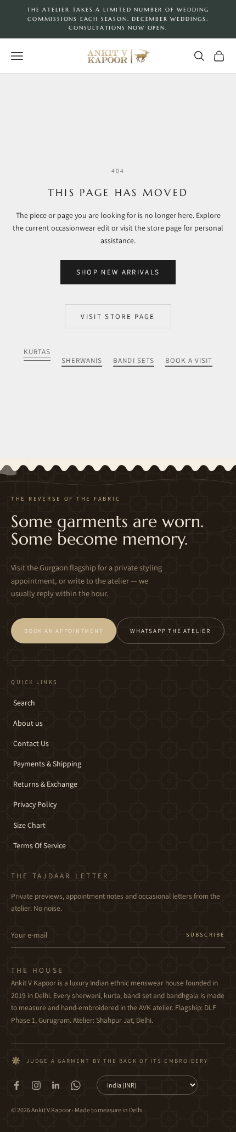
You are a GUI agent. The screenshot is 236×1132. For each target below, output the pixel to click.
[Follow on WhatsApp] (75, 1085)
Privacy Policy (35, 804)
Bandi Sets (133, 360)
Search (24, 703)
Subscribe (205, 934)
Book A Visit (189, 360)
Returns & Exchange (45, 784)
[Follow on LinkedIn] (55, 1085)
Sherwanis (81, 360)
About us (28, 723)
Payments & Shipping (47, 764)
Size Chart (29, 825)
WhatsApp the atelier (170, 631)
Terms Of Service (39, 845)
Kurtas (37, 351)
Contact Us (31, 743)
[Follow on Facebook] (16, 1085)
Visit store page (118, 316)
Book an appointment (63, 631)
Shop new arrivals (118, 272)
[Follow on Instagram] (36, 1085)
